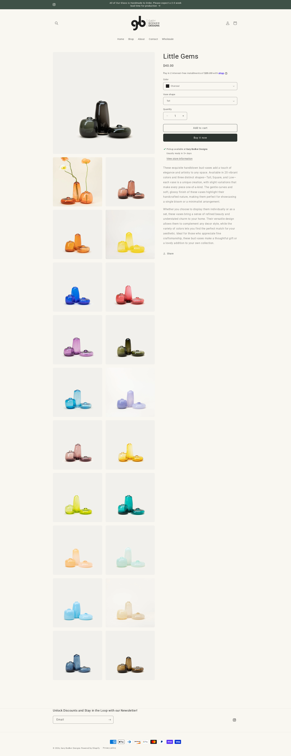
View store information (179, 158)
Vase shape (169, 94)
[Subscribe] (109, 720)
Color (165, 79)
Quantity (167, 109)
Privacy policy (109, 748)
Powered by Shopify (90, 748)
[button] (56, 23)
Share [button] (170, 253)
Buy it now (200, 137)
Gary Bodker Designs (70, 748)
